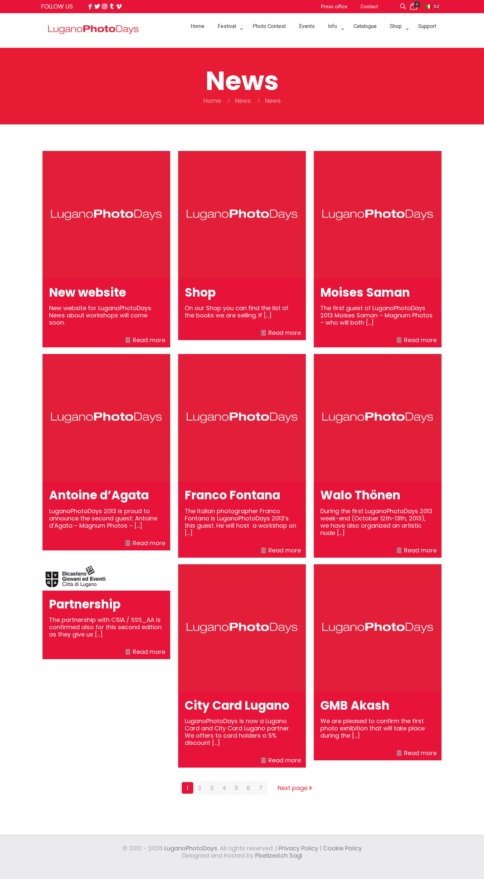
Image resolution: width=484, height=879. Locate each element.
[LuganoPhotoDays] (93, 44)
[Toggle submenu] (228, 43)
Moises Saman (365, 292)
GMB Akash (355, 705)
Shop (200, 292)
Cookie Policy (342, 848)
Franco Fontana (232, 495)
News (243, 101)
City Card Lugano (237, 705)
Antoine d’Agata (99, 495)
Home (212, 101)
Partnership (85, 604)
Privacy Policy (298, 848)
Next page (293, 788)
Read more (149, 340)
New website (87, 292)
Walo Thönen (360, 495)
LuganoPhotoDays (190, 848)
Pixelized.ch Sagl (278, 855)
